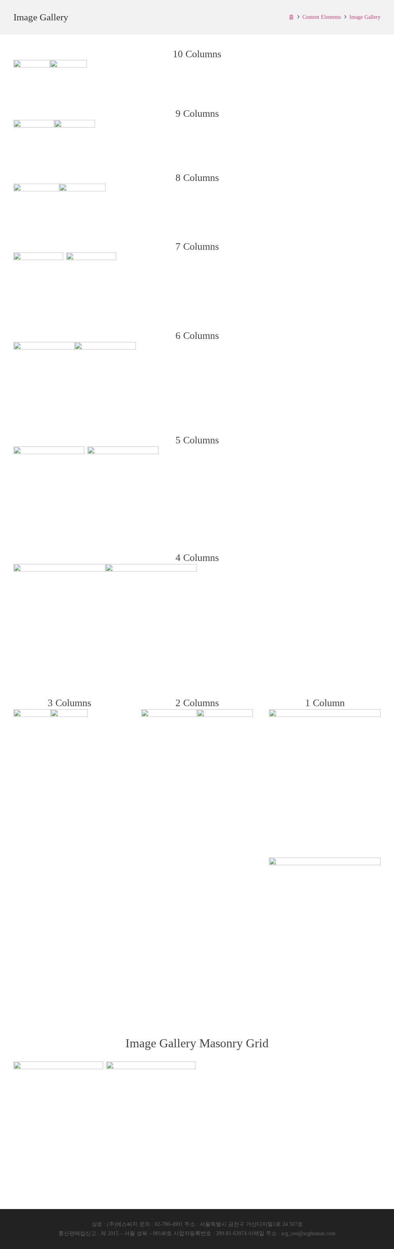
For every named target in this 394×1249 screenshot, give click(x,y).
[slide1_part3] (68, 78)
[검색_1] (31, 78)
